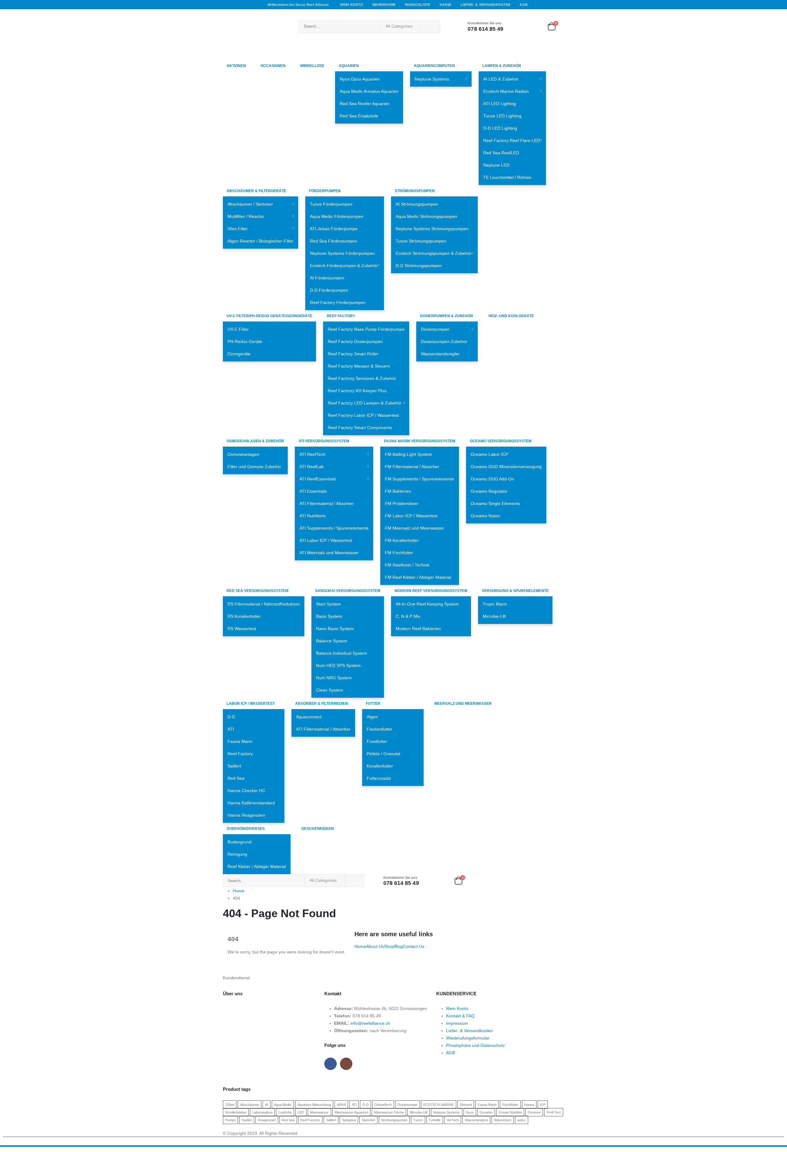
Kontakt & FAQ (460, 1015)
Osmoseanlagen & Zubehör (255, 441)
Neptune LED (496, 165)
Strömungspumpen (415, 191)
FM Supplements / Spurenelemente (419, 478)
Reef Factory (341, 316)
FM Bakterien (398, 491)
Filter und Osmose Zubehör (254, 466)
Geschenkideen (317, 829)
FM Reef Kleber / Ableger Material (418, 577)
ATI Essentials (313, 491)
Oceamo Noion (485, 515)
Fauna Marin (239, 741)
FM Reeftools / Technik (407, 564)
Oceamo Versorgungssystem (501, 441)
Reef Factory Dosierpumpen (355, 341)
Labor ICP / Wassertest (251, 703)
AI (266, 1104)
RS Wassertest (241, 628)
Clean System (329, 690)
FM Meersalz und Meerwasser (414, 528)
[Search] (430, 26)
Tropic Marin (495, 604)
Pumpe (230, 1120)
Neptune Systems (432, 79)
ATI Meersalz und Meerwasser (329, 552)
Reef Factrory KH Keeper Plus (357, 390)
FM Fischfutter (399, 552)
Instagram (346, 1064)
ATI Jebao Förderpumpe (334, 228)
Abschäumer (249, 1104)
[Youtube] (552, 5)
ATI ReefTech (312, 454)
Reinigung (237, 854)
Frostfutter (377, 741)
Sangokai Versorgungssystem (347, 591)
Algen (372, 716)
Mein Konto (351, 4)
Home (360, 946)
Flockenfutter (379, 729)
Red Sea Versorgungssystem (257, 591)
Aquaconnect (309, 716)
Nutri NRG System (334, 677)
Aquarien (349, 66)
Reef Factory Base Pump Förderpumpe (366, 329)
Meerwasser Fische (389, 1112)
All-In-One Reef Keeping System (427, 604)
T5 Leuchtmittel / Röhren (507, 177)
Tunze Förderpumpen (331, 204)
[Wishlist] (534, 26)
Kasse (445, 4)
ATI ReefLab (311, 466)
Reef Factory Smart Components (360, 427)
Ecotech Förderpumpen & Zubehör (344, 265)
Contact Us (413, 946)
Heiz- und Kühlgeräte (511, 316)
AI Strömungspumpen (417, 204)
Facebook (330, 1064)
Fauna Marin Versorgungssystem (419, 441)
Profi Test (554, 1112)
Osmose (534, 1112)
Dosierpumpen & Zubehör (446, 316)
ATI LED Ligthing (499, 103)
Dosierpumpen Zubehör (444, 341)
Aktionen (236, 66)
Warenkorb (383, 4)
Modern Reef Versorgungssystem (431, 591)
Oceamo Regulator (489, 491)
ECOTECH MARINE (438, 1104)
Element (466, 1104)
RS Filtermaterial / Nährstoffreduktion (263, 604)
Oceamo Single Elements (495, 503)
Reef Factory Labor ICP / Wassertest (363, 415)
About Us (375, 946)
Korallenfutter (380, 765)
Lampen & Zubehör (501, 66)
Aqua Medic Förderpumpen (336, 216)
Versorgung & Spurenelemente (515, 591)
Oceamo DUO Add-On (492, 478)
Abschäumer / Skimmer (250, 204)
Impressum (457, 1023)
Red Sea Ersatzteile (359, 115)
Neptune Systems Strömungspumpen (432, 228)
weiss (521, 1120)
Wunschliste (417, 4)
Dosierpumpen (435, 329)
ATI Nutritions (312, 515)
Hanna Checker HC (246, 790)
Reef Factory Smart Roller (353, 353)
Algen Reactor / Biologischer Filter (260, 241)
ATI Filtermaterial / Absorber (326, 503)
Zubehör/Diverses (246, 829)
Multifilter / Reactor (245, 216)
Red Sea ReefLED (501, 152)
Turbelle (435, 1120)
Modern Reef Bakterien (418, 628)
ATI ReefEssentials (317, 478)
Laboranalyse (262, 1112)
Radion (247, 1120)
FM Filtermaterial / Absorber (412, 466)
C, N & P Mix (408, 616)
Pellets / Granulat (383, 753)
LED (301, 1112)
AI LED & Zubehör (501, 79)
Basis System (329, 616)
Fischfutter (510, 1104)
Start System (328, 604)
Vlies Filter (237, 228)
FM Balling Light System (408, 454)
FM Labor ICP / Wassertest (411, 515)
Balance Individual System (341, 653)
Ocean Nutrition (510, 1112)
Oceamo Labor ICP (489, 454)
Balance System (331, 640)
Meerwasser (319, 1112)
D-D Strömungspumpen (419, 265)
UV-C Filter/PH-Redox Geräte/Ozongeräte (269, 316)
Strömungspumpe (394, 1120)
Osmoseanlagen (243, 454)
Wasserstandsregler (440, 353)
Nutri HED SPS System (338, 665)
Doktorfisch (383, 1104)
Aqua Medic (282, 1104)
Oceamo (486, 1112)
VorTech (453, 1120)
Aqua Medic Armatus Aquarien (369, 91)
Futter (373, 703)
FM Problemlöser (401, 503)
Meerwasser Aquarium (351, 1112)
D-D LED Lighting (500, 128)
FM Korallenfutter (402, 540)
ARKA (341, 1104)
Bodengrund (239, 841)
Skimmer (368, 1120)
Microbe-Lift (494, 616)
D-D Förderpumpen (329, 290)
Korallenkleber (236, 1112)
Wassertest (502, 1120)
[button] (3, 1148)
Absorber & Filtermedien (321, 703)
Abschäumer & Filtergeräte (256, 191)
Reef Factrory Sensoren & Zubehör (362, 378)
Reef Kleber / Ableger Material (256, 866)
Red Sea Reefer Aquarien (365, 103)
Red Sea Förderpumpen (333, 241)
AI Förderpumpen (327, 277)
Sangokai (349, 1120)
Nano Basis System (335, 628)
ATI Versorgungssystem (324, 441)
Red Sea (235, 778)
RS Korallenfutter (244, 616)
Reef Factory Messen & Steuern (359, 366)
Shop (389, 946)
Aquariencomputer (434, 66)
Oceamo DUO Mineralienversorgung (506, 466)
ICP (542, 1104)
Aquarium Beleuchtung (314, 1104)
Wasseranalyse (476, 1120)
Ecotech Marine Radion (506, 91)
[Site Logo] (257, 26)
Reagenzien (267, 1120)
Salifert (234, 765)
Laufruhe (285, 1112)
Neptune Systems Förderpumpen (342, 253)
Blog (398, 946)
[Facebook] (543, 5)
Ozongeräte (239, 353)
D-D (231, 716)
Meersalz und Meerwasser (463, 703)
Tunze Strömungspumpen (421, 241)
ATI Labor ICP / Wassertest (325, 540)
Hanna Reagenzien (246, 815)
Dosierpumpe (407, 1104)
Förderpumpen (325, 191)
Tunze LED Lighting (502, 115)
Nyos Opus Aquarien (360, 79)
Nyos (470, 1112)
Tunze (418, 1120)
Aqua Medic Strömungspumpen (426, 216)
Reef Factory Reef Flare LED (511, 140)
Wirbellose (312, 66)
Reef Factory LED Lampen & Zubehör (364, 402)
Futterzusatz (379, 778)
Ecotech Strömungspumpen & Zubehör (434, 253)
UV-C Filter (238, 329)
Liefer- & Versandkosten (485, 4)
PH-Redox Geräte (244, 341)
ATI (230, 729)
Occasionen (273, 66)
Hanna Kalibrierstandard (251, 802)
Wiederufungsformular (467, 1038)
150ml (229, 1104)
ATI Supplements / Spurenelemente (334, 528)
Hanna (529, 1104)
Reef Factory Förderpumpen (338, 302)
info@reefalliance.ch (370, 1023)
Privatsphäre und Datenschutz (475, 1045)
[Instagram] (560, 5)
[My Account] (517, 26)
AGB (524, 4)
